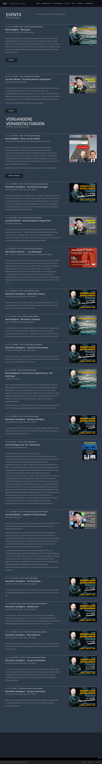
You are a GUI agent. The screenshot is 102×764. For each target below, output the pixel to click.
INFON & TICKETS (14, 175)
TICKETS (11, 60)
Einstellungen (83, 762)
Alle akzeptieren (91, 762)
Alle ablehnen (98, 762)
